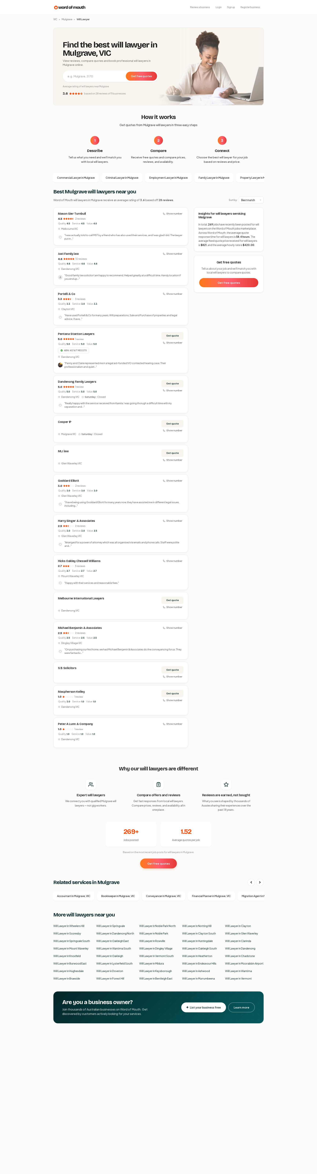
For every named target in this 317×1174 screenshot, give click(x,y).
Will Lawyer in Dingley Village (155, 948)
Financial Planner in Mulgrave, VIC (211, 896)
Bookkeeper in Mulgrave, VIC (118, 896)
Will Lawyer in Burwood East (70, 963)
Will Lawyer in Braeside (66, 978)
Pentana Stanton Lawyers (76, 334)
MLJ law (63, 451)
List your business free (205, 1007)
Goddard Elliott (68, 480)
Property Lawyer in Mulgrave (257, 177)
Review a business (200, 7)
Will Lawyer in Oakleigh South (199, 948)
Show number (174, 213)
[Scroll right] (260, 882)
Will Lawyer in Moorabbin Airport (244, 963)
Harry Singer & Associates (76, 521)
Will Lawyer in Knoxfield (67, 956)
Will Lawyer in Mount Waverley (71, 948)
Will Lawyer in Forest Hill (110, 978)
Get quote (172, 335)
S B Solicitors (67, 668)
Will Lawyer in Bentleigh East (155, 978)
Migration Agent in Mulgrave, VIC (261, 896)
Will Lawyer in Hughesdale (68, 971)
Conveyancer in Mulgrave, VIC (163, 896)
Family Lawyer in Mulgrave (214, 177)
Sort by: (233, 200)
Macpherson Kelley (71, 691)
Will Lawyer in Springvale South (71, 940)
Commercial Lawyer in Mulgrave (76, 177)
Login (219, 7)
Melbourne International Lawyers (81, 598)
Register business (250, 7)
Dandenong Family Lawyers (77, 381)
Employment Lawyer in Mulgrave (168, 177)
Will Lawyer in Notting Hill (197, 925)
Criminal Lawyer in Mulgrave (122, 177)
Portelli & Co (66, 294)
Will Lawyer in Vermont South (156, 956)
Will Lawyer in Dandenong (240, 948)
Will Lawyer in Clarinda (238, 940)
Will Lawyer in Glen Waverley (241, 933)
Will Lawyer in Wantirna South (113, 948)
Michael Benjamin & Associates (80, 628)
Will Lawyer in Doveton (109, 971)
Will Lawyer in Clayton (238, 925)
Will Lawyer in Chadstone (240, 956)
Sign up (231, 7)
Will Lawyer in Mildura (151, 963)
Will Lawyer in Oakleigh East (112, 940)
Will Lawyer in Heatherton (197, 956)
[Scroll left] (251, 882)
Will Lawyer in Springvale (110, 925)
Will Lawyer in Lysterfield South (114, 963)
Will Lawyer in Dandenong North (115, 933)
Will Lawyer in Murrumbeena (198, 978)
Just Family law (68, 254)
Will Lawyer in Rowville (152, 940)
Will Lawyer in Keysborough (155, 971)
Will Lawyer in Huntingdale (197, 940)
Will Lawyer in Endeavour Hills (199, 963)
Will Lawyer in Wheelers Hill (68, 925)
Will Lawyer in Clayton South (199, 933)
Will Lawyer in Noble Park (153, 933)
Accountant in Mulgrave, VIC (73, 896)
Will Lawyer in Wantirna (238, 971)
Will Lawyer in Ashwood (196, 971)
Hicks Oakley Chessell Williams (79, 561)
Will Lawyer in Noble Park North (157, 925)
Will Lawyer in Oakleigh (109, 956)
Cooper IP (64, 422)
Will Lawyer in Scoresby (67, 933)
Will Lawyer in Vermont (238, 978)
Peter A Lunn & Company (75, 724)
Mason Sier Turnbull (72, 213)
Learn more (241, 1007)
